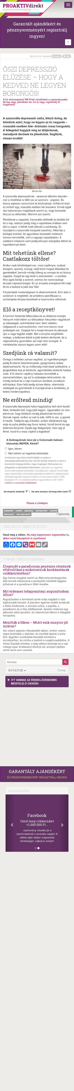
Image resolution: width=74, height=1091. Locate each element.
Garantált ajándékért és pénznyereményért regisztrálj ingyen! (37, 30)
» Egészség (62, 514)
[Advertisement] (37, 726)
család (19, 510)
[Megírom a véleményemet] (70, 491)
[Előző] (10, 823)
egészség (28, 510)
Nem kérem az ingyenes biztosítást (28, 453)
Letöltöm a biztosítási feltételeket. (21, 482)
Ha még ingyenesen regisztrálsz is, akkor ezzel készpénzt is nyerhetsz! (36, 536)
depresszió (9, 514)
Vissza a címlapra (37, 503)
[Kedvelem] (26, 491)
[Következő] (64, 823)
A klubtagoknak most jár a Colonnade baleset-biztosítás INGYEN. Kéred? (34, 441)
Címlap (62, 670)
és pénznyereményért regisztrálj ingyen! (37, 774)
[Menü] (68, 5)
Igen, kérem (15, 448)
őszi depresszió (23, 514)
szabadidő (8, 510)
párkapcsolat (42, 510)
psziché (53, 510)
